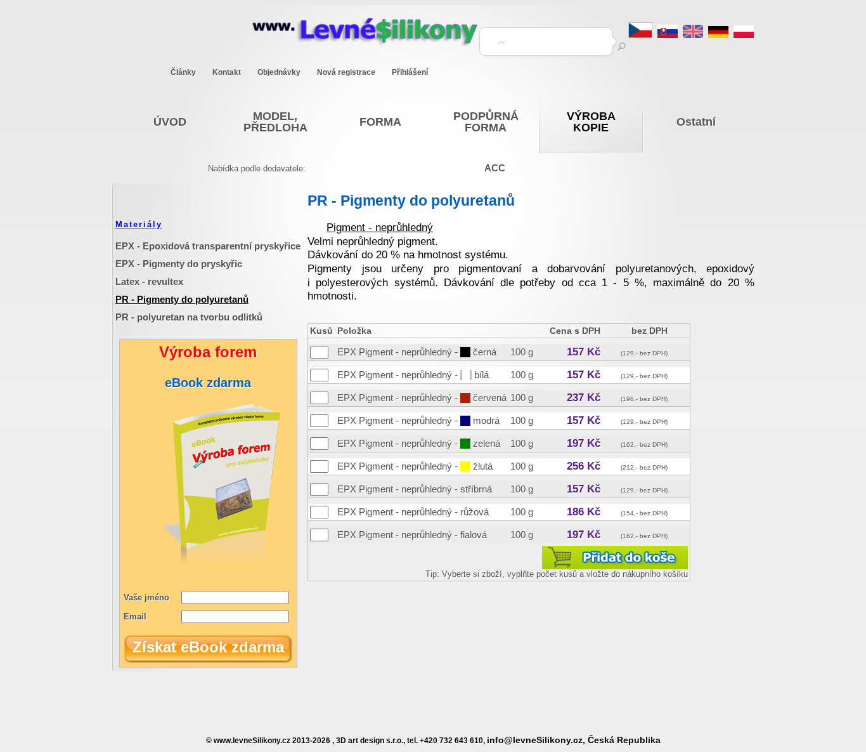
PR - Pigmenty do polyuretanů (182, 299)
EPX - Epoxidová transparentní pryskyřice (208, 246)
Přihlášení (410, 72)
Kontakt (226, 72)
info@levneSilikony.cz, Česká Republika (574, 740)
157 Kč (583, 352)
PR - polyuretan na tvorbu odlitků (188, 317)
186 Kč (583, 512)
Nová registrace (346, 72)
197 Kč (583, 443)
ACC (495, 167)
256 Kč (583, 466)
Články (183, 72)
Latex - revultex (149, 281)
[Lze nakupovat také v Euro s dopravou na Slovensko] (667, 34)
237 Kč (583, 398)
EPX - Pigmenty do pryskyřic (178, 263)
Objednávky (278, 72)
